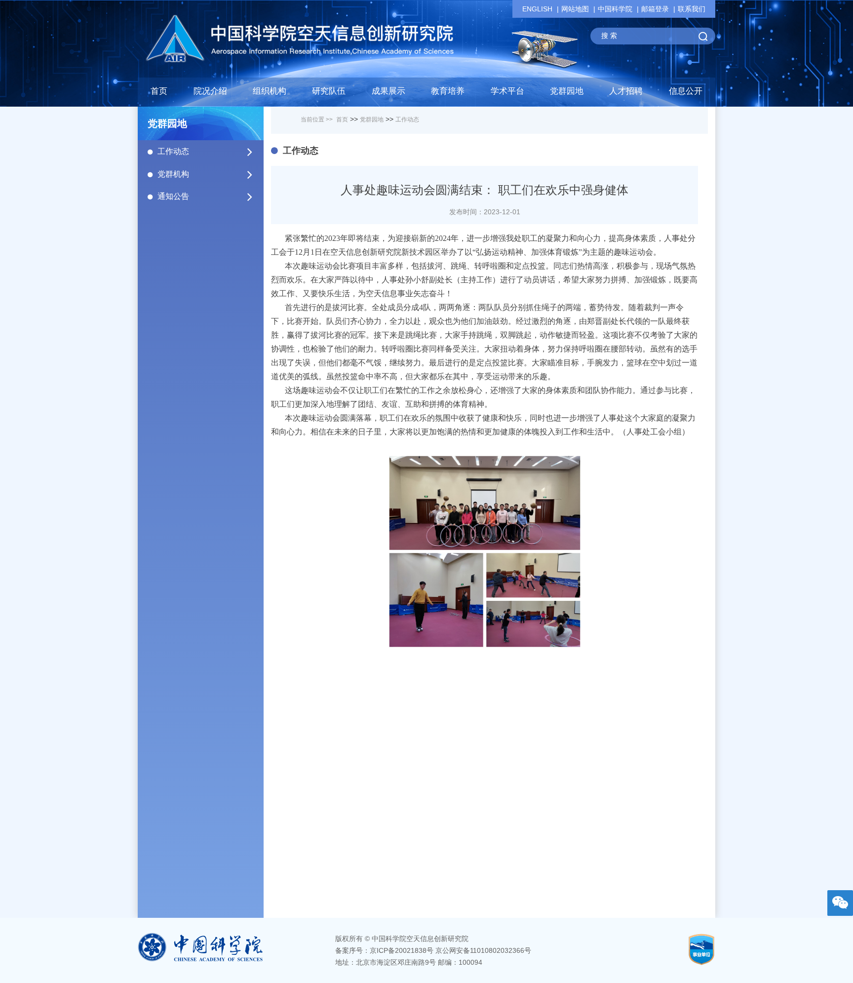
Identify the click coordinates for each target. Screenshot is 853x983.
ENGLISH (537, 9)
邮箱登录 (655, 9)
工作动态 (173, 151)
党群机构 (173, 174)
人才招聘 (626, 91)
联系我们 (691, 9)
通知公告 (173, 196)
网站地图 (575, 9)
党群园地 (372, 119)
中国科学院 (615, 9)
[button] (328, 93)
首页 (159, 91)
